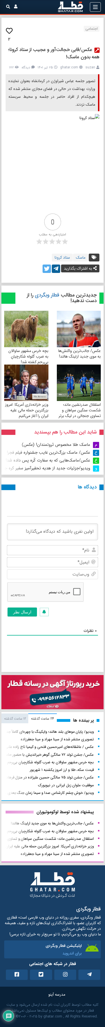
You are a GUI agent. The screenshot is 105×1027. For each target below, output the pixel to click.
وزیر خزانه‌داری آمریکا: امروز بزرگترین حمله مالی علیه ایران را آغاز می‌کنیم (26, 410)
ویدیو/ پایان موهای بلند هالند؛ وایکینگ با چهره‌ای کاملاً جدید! (48, 732)
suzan (90, 67)
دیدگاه (26, 67)
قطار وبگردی (47, 295)
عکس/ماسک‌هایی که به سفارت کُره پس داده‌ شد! (48, 460)
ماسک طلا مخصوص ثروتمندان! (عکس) (56, 444)
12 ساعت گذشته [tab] (15, 718)
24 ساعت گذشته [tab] (42, 718)
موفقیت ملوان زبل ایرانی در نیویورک (66, 785)
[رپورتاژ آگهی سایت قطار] (52, 693)
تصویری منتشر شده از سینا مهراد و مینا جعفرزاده (57, 739)
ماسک (80, 257)
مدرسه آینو (56, 994)
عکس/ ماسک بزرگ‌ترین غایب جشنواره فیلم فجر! (48, 452)
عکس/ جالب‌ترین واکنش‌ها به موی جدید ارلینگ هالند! (79, 354)
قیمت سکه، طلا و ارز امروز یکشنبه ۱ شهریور (62, 770)
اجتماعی (91, 29)
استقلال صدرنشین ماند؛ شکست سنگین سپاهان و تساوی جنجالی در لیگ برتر (80, 410)
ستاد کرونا (62, 257)
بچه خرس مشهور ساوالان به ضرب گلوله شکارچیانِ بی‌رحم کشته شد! (28, 356)
